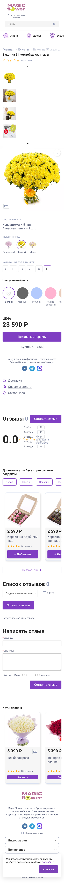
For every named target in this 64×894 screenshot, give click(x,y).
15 (21, 268)
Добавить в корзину (32, 336)
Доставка (15, 380)
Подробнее (48, 862)
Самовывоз (16, 393)
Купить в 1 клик (32, 347)
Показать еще (30, 570)
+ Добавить (22, 554)
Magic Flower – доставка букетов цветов (30, 808)
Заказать (22, 777)
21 (30, 268)
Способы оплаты (20, 386)
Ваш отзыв (9, 651)
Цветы (26, 482)
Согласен (48, 869)
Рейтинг (8, 675)
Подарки (44, 482)
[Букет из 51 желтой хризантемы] (32, 178)
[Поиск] (54, 24)
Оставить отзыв (45, 419)
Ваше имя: (9, 638)
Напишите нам (34, 833)
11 (13, 268)
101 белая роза (18, 758)
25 (39, 268)
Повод (9, 482)
